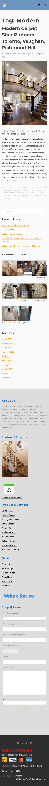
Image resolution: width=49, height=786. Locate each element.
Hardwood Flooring (10, 549)
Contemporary (36, 190)
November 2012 (8, 373)
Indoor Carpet (8, 537)
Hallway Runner (8, 515)
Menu (44, 5)
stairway (7, 198)
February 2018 (8, 352)
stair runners (40, 195)
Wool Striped (7, 581)
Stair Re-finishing (9, 545)
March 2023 (7, 339)
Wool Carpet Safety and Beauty (15, 225)
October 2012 (8, 378)
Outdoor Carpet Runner (12, 234)
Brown (4, 187)
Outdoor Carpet (8, 541)
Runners (24, 195)
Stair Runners (7, 511)
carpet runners (22, 187)
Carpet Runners (8, 229)
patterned (8, 195)
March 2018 (7, 348)
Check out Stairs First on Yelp (12, 497)
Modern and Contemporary (22, 53)
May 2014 (6, 365)
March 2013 (7, 369)
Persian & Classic (9, 573)
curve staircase (10, 193)
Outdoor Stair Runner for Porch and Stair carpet (22, 246)
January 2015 (7, 361)
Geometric (6, 564)
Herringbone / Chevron (11, 519)
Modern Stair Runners (34, 193)
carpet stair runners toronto (16, 190)
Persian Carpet (8, 528)
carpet (11, 187)
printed (17, 195)
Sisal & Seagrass (9, 568)
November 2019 (8, 343)
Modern (20, 193)
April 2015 (6, 356)
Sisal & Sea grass (9, 532)
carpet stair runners (38, 187)
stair (32, 195)
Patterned (6, 586)
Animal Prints (7, 577)
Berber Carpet (8, 524)
